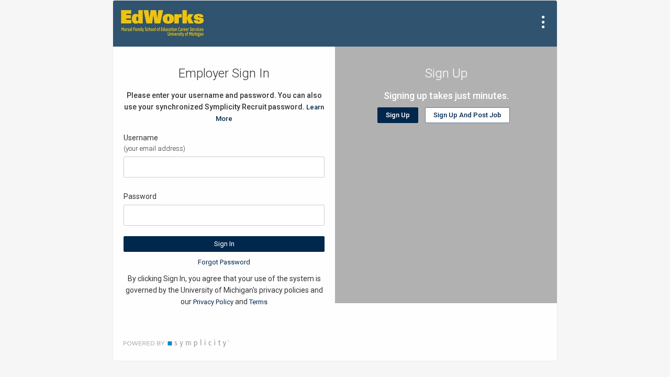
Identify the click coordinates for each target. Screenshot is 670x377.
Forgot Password (224, 262)
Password (140, 196)
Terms (258, 302)
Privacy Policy (213, 302)
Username (141, 138)
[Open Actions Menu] (543, 22)
